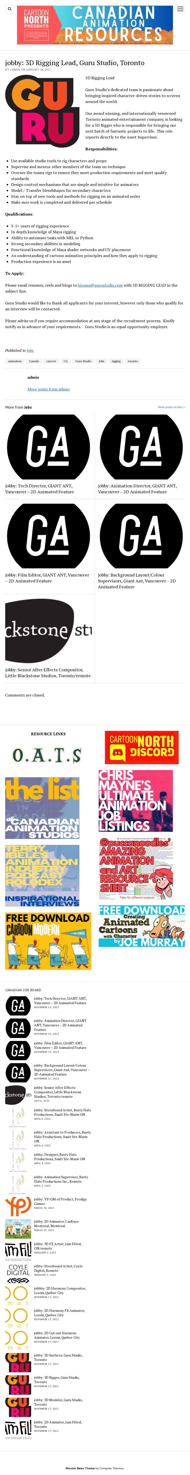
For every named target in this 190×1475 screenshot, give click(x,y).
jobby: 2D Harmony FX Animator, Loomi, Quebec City (59, 1312)
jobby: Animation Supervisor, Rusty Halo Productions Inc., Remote (61, 1179)
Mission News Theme (80, 1468)
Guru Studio (83, 361)
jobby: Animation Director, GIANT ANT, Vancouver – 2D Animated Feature (137, 489)
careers (51, 361)
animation (15, 361)
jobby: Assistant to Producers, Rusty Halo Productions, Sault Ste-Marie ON (62, 1136)
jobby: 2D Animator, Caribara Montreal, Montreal (56, 1223)
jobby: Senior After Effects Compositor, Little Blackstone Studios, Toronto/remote (48, 672)
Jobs (30, 350)
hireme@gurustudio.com (100, 285)
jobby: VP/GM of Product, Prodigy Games (60, 1201)
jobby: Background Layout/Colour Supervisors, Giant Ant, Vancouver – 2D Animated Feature (137, 581)
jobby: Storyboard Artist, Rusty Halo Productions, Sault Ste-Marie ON (62, 1112)
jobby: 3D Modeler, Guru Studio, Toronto (58, 1402)
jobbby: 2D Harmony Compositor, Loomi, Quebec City (60, 1290)
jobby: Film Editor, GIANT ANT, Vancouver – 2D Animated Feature (47, 578)
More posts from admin (48, 389)
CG (66, 361)
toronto (133, 361)
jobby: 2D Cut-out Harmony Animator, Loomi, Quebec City (57, 1335)
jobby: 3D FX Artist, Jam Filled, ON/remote (57, 1246)
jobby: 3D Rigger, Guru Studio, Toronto (56, 1379)
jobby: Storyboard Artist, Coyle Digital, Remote (58, 1268)
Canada (34, 361)
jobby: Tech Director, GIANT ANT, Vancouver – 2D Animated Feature (39, 489)
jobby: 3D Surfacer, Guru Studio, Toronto (58, 1357)
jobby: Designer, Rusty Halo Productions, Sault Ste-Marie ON (59, 1156)
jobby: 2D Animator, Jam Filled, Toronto (58, 1424)
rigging (116, 361)
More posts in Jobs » (171, 407)
